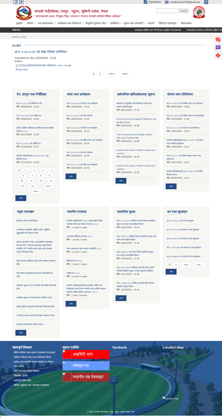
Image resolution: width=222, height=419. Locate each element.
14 (22, 186)
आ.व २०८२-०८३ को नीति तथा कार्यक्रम (82, 164)
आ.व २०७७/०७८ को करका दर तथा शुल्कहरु (183, 256)
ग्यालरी (151, 23)
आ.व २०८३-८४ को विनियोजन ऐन (29, 103)
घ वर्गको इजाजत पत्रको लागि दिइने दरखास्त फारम (35, 315)
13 (51, 181)
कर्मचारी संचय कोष (22, 380)
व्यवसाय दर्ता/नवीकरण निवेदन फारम (29, 324)
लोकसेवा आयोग (21, 375)
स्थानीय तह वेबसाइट (88, 377)
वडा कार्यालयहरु (45, 23)
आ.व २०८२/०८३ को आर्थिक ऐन (28, 143)
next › (112, 73)
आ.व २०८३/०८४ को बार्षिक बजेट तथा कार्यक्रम (185, 103)
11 (31, 181)
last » (125, 73)
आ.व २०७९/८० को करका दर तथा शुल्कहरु (183, 238)
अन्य (21, 198)
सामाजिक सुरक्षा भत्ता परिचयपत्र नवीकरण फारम (34, 297)
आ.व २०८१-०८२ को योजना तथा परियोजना (183, 128)
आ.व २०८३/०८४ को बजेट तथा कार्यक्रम (82, 103)
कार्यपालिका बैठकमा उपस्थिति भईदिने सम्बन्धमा (200, 30)
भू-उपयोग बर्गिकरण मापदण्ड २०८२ (79, 236)
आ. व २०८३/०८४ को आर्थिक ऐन (28, 115)
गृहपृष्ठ (19, 23)
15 (32, 186)
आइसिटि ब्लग (82, 354)
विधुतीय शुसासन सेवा (96, 23)
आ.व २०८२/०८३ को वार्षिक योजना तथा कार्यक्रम (185, 115)
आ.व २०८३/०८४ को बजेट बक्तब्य (79, 115)
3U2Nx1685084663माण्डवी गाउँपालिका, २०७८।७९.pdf (44, 65)
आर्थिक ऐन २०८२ (73, 273)
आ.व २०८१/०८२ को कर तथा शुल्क (180, 220)
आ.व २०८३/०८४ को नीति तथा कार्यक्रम (82, 128)
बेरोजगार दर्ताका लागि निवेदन (27, 220)
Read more (22, 69)
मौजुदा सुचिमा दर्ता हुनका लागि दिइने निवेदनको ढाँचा (35, 306)
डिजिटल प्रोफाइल (167, 23)
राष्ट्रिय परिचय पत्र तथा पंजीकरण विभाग (32, 357)
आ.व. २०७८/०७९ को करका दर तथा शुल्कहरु (184, 247)
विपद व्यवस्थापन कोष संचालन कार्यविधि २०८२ (84, 248)
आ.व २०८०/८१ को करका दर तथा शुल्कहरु (183, 229)
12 (41, 181)
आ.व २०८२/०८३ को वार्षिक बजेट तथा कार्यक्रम (85, 140)
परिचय (30, 23)
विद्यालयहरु (186, 23)
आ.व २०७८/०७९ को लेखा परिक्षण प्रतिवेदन (41, 52)
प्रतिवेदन (114, 23)
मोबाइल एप (80, 365)
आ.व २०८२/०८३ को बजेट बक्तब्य (79, 152)
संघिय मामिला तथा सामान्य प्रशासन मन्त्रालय (34, 352)
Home (15, 37)
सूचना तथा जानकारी (133, 23)
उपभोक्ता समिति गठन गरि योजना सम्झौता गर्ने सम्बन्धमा (151, 30)
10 (22, 181)
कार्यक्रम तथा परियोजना (69, 23)
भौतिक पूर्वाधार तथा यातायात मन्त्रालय (31, 385)
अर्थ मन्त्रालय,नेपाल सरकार (26, 371)
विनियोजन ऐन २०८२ (74, 261)
